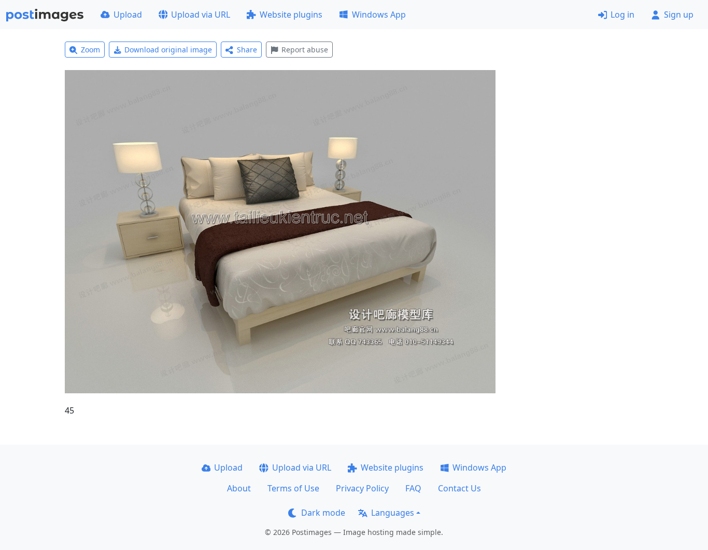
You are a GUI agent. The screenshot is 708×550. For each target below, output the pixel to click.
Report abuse (304, 49)
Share (247, 49)
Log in (622, 14)
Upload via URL (200, 14)
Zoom (90, 49)
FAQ (413, 488)
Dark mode (323, 512)
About (239, 488)
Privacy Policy (362, 488)
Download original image (168, 49)
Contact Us (459, 488)
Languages (392, 512)
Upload (128, 14)
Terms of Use (293, 488)
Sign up (678, 14)
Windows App (379, 14)
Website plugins (291, 14)
